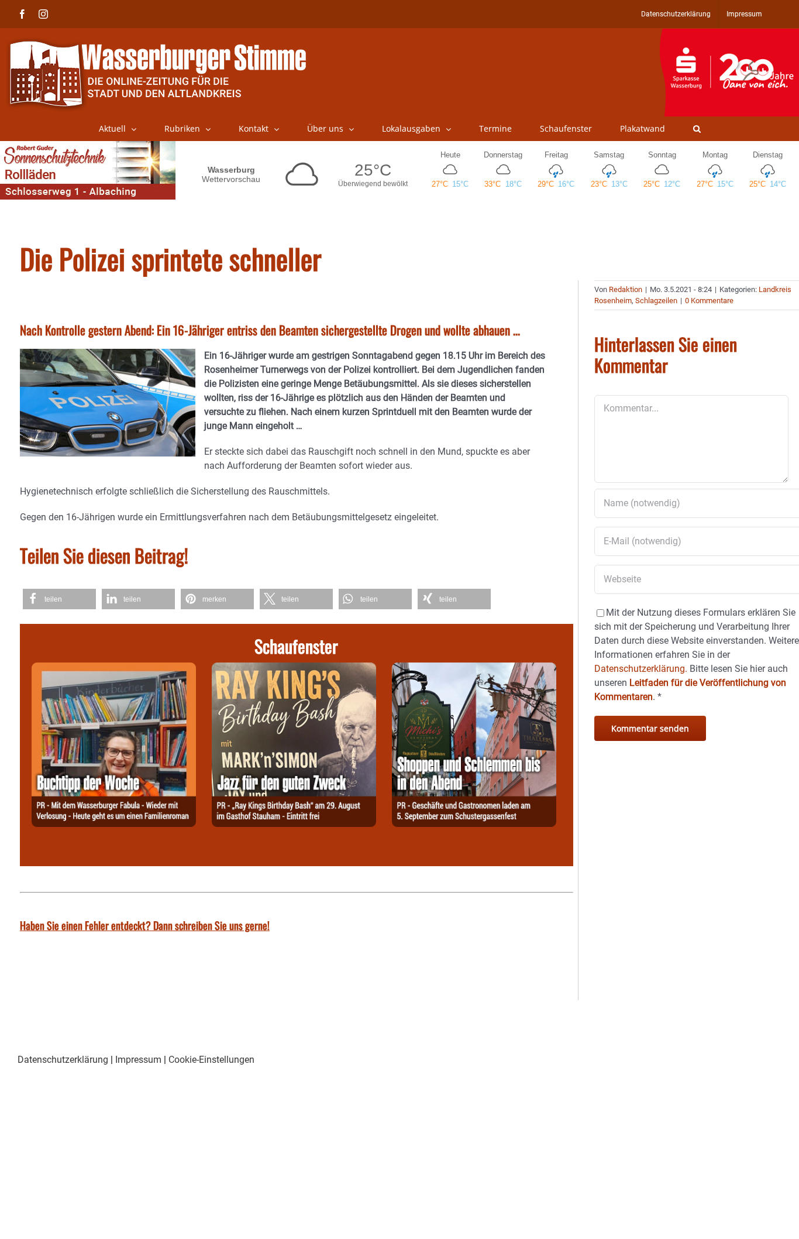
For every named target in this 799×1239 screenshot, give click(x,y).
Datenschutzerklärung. (640, 668)
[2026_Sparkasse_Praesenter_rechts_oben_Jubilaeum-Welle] (729, 35)
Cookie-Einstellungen (211, 1059)
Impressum (138, 1059)
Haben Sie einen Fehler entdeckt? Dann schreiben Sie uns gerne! (145, 925)
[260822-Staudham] (294, 669)
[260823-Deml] (474, 669)
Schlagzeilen (656, 300)
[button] (697, 128)
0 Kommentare (709, 300)
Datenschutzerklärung (63, 1059)
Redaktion (625, 289)
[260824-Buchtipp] (114, 669)
